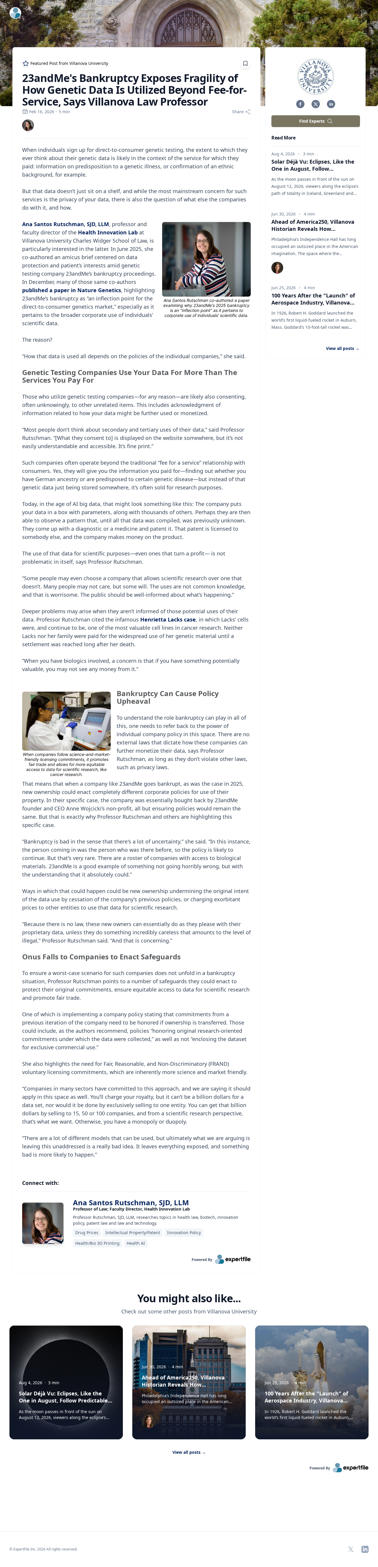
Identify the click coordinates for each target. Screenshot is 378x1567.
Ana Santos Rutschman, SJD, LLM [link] (131, 1202)
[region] (136, 656)
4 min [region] (309, 214)
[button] (300, 104)
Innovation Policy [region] (184, 1232)
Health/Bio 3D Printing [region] (97, 1243)
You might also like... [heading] (189, 1298)
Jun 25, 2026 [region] (283, 287)
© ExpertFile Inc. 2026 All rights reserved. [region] (43, 1549)
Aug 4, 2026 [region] (283, 154)
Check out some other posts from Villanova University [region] (189, 1311)
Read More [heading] (283, 137)
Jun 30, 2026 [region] (283, 214)
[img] (28, 125)
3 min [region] (308, 154)
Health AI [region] (136, 1243)
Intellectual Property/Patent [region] (132, 1232)
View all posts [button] (342, 348)
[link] (28, 125)
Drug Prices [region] (86, 1232)
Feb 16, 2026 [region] (41, 111)
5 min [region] (64, 111)
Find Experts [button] (312, 121)
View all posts (189, 1452)
